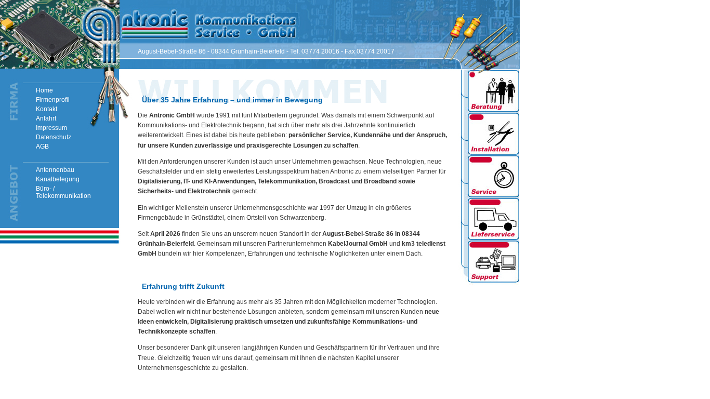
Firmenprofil (53, 99)
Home (44, 90)
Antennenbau (55, 170)
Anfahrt (46, 118)
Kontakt (46, 109)
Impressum (51, 127)
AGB (42, 146)
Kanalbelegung (58, 179)
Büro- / (63, 192)
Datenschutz (53, 137)
